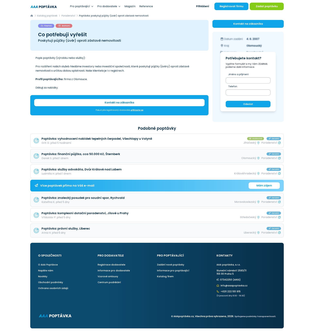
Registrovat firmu (231, 6)
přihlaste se (137, 110)
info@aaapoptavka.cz (233, 285)
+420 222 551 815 (230, 291)
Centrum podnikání (109, 282)
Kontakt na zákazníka (119, 102)
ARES (236, 279)
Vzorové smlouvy (108, 276)
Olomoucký (254, 46)
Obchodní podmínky (50, 282)
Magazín (129, 6)
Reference (146, 6)
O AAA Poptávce (48, 264)
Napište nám (45, 270)
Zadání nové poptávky (170, 264)
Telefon (232, 86)
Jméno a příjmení (238, 74)
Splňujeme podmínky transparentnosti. (255, 316)
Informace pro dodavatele (114, 270)
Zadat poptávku (267, 6)
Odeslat (248, 104)
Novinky (42, 276)
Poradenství (68, 15)
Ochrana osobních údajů (53, 288)
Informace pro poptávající (173, 270)
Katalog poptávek (47, 15)
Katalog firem (165, 276)
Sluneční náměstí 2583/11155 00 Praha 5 (231, 272)
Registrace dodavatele (111, 264)
